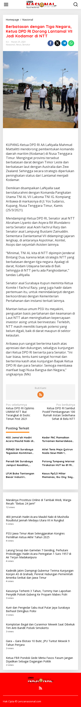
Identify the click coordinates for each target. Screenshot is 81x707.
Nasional (10, 44)
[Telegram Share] (64, 43)
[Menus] (6, 4)
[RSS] (40, 394)
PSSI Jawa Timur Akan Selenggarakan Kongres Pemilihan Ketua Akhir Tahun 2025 (35, 535)
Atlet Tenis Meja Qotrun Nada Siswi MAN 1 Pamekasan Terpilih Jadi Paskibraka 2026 (58, 451)
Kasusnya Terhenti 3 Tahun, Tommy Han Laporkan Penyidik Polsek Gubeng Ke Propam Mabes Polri (38, 592)
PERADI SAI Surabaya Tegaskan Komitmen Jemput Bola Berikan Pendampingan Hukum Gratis (20, 451)
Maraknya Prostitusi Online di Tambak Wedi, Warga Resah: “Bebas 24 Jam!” (38, 501)
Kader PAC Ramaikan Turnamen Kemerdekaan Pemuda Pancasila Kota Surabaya (58, 439)
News (18, 44)
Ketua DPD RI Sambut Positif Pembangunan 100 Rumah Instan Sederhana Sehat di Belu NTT (58, 412)
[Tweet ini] (57, 43)
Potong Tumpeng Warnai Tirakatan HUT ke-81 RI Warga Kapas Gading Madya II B (58, 463)
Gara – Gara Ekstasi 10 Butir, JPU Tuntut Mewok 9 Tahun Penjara (38, 642)
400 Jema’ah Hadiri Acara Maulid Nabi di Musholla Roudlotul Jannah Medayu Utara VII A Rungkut (20, 439)
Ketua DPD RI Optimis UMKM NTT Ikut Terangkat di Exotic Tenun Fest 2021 (20, 412)
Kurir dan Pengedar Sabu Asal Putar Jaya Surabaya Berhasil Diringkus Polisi (38, 609)
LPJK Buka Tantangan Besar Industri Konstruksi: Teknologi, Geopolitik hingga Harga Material (22, 475)
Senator (26, 44)
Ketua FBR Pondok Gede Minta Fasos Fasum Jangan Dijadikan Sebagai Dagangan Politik (39, 659)
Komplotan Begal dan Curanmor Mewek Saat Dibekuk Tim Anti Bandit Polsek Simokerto (40, 626)
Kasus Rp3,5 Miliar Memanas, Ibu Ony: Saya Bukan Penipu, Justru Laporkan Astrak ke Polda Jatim (58, 475)
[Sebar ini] (50, 43)
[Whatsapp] (71, 43)
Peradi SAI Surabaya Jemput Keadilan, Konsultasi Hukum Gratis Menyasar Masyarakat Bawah (22, 463)
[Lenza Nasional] (41, 4)
